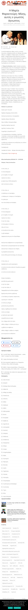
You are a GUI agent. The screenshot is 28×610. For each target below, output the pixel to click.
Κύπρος (5, 571)
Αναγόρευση (16, 534)
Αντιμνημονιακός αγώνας (9, 542)
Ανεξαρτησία (6, 537)
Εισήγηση (5, 433)
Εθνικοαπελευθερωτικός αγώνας (11, 551)
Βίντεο (4, 414)
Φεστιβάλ (14, 589)
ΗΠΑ (20, 563)
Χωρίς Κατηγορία (6, 48)
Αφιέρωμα (5, 405)
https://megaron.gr (12, 153)
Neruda (16, 528)
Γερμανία (13, 545)
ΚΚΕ (22, 566)
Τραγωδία (5, 589)
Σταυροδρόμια (6, 480)
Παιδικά (20, 577)
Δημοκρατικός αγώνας (8, 548)
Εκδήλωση (5, 436)
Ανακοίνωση (6, 395)
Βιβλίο (4, 408)
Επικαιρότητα (6, 442)
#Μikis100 (5, 389)
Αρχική (4, 23)
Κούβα (18, 568)
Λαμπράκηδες (14, 571)
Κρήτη (4, 455)
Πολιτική (5, 474)
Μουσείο (5, 577)
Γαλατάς (5, 545)
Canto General (6, 528)
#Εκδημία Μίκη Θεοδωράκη (9, 386)
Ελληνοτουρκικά (7, 560)
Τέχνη (4, 490)
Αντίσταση (15, 537)
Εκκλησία (5, 557)
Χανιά (22, 589)
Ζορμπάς (13, 563)
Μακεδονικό (18, 574)
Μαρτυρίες (5, 461)
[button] (26, 3)
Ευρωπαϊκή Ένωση (19, 560)
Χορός (13, 592)
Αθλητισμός (6, 534)
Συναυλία (19, 586)
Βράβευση (5, 420)
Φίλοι (4, 493)
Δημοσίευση (6, 424)
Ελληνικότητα (15, 557)
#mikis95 (5, 383)
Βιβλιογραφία (6, 411)
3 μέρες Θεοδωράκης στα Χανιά (10, 359)
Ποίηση (5, 580)
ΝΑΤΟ (13, 577)
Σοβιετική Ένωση (7, 583)
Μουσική (5, 465)
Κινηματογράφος (7, 452)
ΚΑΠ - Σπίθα (14, 566)
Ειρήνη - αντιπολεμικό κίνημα (10, 554)
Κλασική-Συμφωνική (8, 568)
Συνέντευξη (6, 487)
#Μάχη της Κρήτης (7, 392)
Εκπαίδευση (6, 439)
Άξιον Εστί (5, 531)
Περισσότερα (17, 607)
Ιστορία (5, 449)
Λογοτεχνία (6, 458)
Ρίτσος (12, 580)
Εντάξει (10, 607)
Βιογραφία (5, 417)
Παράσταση (5, 471)
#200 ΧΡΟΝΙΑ (6, 379)
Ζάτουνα (5, 563)
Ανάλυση (5, 398)
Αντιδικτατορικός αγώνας (9, 539)
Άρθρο (4, 401)
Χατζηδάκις (5, 592)
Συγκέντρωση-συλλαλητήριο (10, 483)
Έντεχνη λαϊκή (15, 531)
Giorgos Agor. (14, 47)
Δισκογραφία (6, 427)
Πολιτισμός (5, 477)
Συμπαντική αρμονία (8, 586)
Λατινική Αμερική (7, 574)
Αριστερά (21, 542)
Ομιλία (4, 468)
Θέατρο (5, 446)
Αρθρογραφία (10, 23)
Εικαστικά (5, 430)
